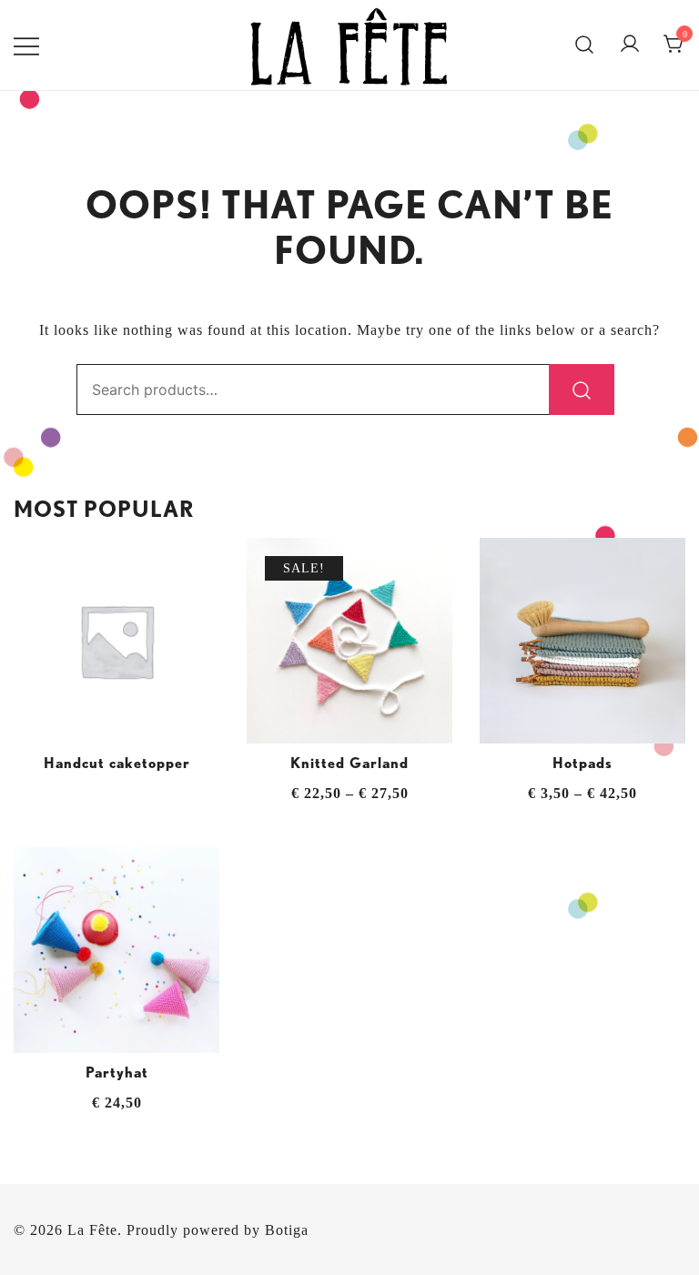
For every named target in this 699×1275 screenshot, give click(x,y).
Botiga (287, 1230)
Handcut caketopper (117, 763)
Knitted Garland (349, 763)
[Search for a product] (584, 45)
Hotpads (582, 763)
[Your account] (630, 45)
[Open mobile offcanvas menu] (26, 45)
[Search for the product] (581, 389)
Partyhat (117, 1072)
